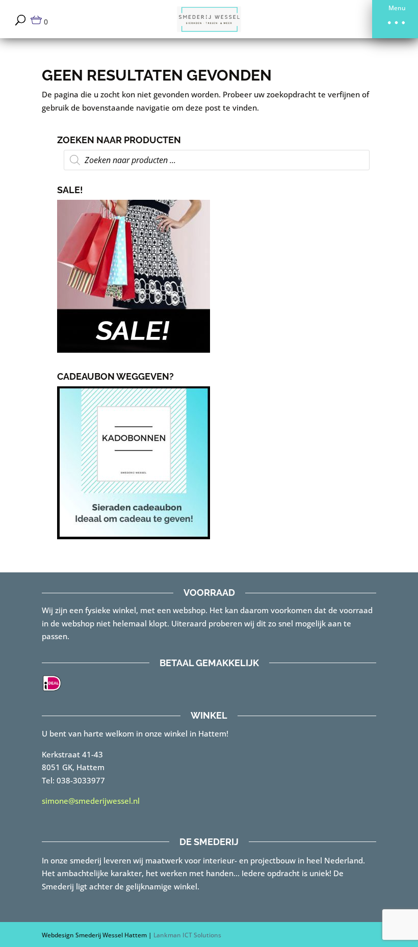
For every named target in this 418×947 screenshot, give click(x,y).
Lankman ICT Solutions (187, 935)
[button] (395, 19)
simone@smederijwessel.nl (91, 801)
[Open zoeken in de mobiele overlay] (217, 160)
